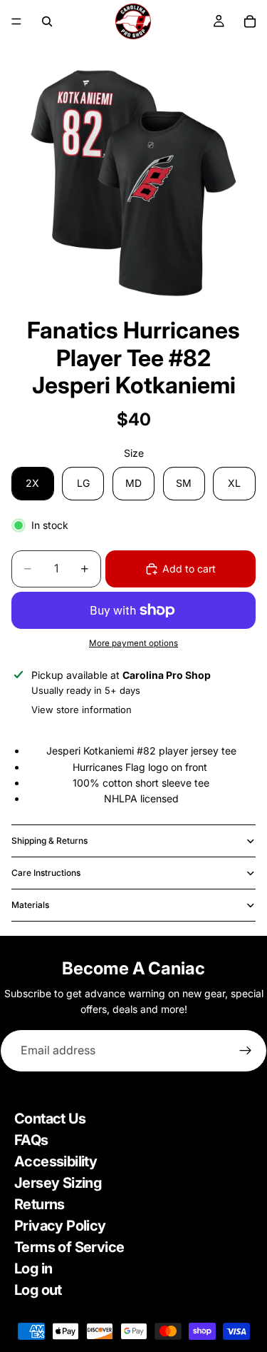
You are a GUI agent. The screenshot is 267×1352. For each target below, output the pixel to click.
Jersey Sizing (57, 1182)
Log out (38, 1289)
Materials (30, 904)
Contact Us (49, 1118)
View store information (81, 709)
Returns (39, 1204)
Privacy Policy (60, 1225)
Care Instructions (45, 872)
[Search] (47, 21)
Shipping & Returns (49, 840)
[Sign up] (246, 1051)
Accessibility (55, 1161)
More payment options (133, 643)
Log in (33, 1268)
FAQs (31, 1140)
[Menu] (16, 21)
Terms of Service (69, 1247)
